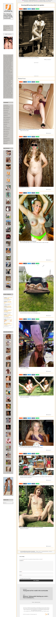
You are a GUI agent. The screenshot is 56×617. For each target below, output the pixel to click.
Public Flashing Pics (7, 127)
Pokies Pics (5, 124)
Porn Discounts (26, 1)
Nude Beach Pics (6, 122)
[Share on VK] (33, 9)
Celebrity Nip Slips (37, 602)
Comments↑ (49, 133)
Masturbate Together (42, 0)
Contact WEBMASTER (27, 611)
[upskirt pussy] (8, 229)
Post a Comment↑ (48, 59)
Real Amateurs (6, 134)
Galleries (5, 29)
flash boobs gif (8, 239)
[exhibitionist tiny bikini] (8, 420)
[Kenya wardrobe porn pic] (8, 371)
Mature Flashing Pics (7, 117)
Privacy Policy (28, 578)
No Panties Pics (6, 120)
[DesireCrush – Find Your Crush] (8, 42)
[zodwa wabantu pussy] (8, 215)
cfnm (8, 281)
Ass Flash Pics (6, 105)
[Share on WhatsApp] (37, 9)
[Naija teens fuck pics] (8, 462)
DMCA (33, 611)
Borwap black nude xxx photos (8, 431)
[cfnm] (8, 278)
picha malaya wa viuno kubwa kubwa (8, 410)
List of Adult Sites (6, 26)
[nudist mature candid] (8, 413)
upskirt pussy (8, 232)
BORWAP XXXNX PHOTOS (8, 452)
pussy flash (8, 246)
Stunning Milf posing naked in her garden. (27, 551)
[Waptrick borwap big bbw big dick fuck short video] (8, 385)
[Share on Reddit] (21, 9)
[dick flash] (8, 208)
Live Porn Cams (31, 1)
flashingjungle (8, 169)
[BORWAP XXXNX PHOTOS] (8, 448)
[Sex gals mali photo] (8, 441)
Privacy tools (41, 611)
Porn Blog (5, 126)
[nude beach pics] (8, 153)
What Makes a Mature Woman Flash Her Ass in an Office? (8, 324)
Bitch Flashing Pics (7, 106)
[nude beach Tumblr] (8, 159)
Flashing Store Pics (7, 113)
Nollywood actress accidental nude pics (8, 396)
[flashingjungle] (8, 166)
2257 (31, 611)
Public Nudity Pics (7, 129)
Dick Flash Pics (6, 110)
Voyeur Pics (5, 143)
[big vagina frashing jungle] (8, 336)
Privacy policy (37, 611)
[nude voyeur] (8, 469)
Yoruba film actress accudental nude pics (8, 382)
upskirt (8, 204)
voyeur (8, 274)
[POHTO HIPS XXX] (8, 399)
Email (20, 575)
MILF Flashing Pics (7, 119)
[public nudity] (8, 257)
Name (20, 571)
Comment (21, 560)
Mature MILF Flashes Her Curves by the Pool (7, 302)
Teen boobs (8, 225)
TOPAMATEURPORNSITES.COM (33, 0)
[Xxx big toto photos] (8, 350)
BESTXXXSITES (26, 0)
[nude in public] (8, 264)
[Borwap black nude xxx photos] (8, 427)
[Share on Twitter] (29, 9)
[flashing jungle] (8, 194)
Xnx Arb (50, 1)
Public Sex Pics (6, 131)
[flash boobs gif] (8, 236)
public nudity (8, 260)
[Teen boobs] (8, 222)
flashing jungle (8, 197)
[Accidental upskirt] (8, 187)
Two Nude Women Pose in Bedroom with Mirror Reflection (8, 315)
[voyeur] (8, 271)
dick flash (8, 211)
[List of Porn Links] (8, 180)
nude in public (8, 267)
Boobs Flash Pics (6, 108)
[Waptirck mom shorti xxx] (8, 357)
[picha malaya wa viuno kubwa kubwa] (8, 406)
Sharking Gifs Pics (7, 138)
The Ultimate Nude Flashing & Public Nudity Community (8, 16)
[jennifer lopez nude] (8, 250)
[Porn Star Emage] (8, 434)
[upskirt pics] (8, 285)
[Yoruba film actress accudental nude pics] (8, 378)
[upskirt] (8, 201)
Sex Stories (5, 136)
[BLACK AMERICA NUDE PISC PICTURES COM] (8, 343)
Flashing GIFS (6, 112)
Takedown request (46, 611)
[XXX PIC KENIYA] (8, 455)
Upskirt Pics (6, 141)
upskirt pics (8, 288)
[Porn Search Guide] (8, 173)
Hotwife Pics (6, 115)
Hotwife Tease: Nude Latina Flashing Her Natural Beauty (8, 311)
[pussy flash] (8, 243)
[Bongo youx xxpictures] (8, 364)
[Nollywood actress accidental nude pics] (8, 392)
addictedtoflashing (45, 551)
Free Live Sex (36, 1)
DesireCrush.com (49, 0)
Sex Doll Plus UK (40, 1)
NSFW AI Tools (46, 1)
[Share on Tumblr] (25, 9)
